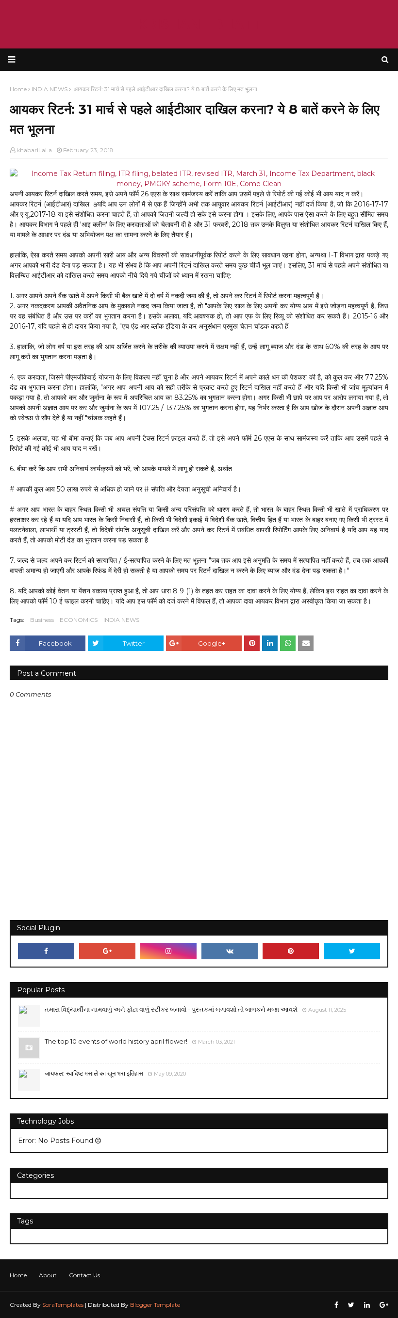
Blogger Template (155, 1304)
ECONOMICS (79, 619)
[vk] (229, 951)
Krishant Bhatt (199, 24)
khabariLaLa (34, 150)
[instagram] (168, 951)
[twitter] (352, 951)
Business (42, 619)
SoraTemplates (62, 1304)
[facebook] (46, 951)
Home (18, 1275)
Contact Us (84, 1275)
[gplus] (107, 951)
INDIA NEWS (121, 619)
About (48, 1275)
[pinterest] (291, 951)
